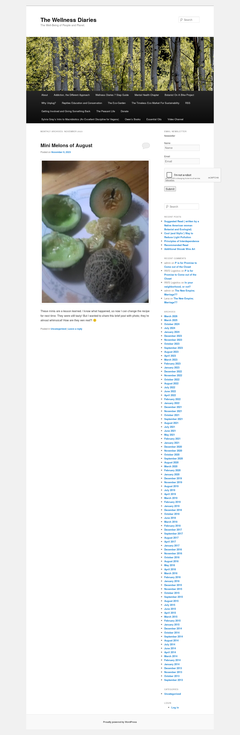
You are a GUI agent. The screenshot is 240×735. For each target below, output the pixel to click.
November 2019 (173, 482)
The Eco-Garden (117, 103)
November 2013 (173, 672)
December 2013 (173, 668)
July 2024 (169, 328)
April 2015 (170, 612)
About (44, 95)
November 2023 (173, 339)
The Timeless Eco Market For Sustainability (155, 103)
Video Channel (175, 119)
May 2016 (169, 565)
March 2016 (170, 573)
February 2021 (172, 438)
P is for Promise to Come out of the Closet (180, 274)
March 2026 (170, 316)
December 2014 (173, 628)
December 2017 (173, 529)
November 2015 (173, 589)
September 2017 (173, 533)
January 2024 (171, 332)
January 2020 (171, 474)
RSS (187, 103)
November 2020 (173, 450)
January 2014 (171, 664)
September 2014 (173, 636)
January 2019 (171, 506)
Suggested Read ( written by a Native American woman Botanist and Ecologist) (181, 225)
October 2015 (171, 593)
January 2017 (171, 545)
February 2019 (172, 502)
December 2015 (173, 585)
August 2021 (171, 423)
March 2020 (170, 466)
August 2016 (171, 561)
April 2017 (170, 541)
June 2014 (170, 648)
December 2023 (173, 336)
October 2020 (171, 454)
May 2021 (169, 434)
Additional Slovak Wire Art (179, 249)
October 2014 (171, 632)
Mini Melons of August (66, 145)
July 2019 (169, 490)
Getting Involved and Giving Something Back (65, 111)
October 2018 (171, 514)
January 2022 (171, 403)
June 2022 (170, 391)
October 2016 (171, 557)
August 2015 (171, 601)
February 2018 (172, 525)
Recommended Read (176, 245)
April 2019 (170, 494)
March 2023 (170, 359)
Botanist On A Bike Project (179, 95)
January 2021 (171, 442)
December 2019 (173, 478)
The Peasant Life (105, 111)
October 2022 (171, 379)
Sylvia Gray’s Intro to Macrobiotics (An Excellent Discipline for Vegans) (80, 119)
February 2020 (172, 470)
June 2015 (170, 609)
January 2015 (171, 624)
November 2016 (173, 553)
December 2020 (173, 446)
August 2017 (171, 537)
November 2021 (173, 411)
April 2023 (170, 355)
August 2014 (171, 640)
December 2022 (173, 371)
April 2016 (170, 569)
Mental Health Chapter (147, 95)
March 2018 (170, 521)
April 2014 (170, 652)
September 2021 (173, 419)
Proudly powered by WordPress (120, 722)
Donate (124, 111)
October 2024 (171, 324)
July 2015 (169, 605)
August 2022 (171, 383)
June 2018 (170, 518)
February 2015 (172, 620)
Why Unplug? (48, 103)
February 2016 (172, 577)
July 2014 (169, 644)
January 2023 (171, 367)
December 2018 (173, 510)
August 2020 (171, 462)
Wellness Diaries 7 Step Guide (112, 95)
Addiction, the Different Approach (72, 95)
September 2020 (173, 458)
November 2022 (173, 375)
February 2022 (172, 399)
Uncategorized (58, 328)
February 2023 (172, 363)
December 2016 (173, 549)
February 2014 (172, 660)
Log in (175, 707)
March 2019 (170, 498)
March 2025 (170, 320)
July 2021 (169, 427)
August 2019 (171, 486)
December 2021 (173, 407)
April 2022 (170, 395)
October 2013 (171, 676)
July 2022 (169, 387)
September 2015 (173, 597)
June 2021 (170, 430)
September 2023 (173, 348)
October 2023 (171, 343)
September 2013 (173, 680)
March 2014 (170, 656)
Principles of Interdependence (181, 241)
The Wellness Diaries (68, 20)
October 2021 (171, 415)
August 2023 (171, 351)
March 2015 (170, 616)
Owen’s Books (133, 119)
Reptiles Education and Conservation (82, 103)
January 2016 (171, 581)
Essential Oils (154, 119)
